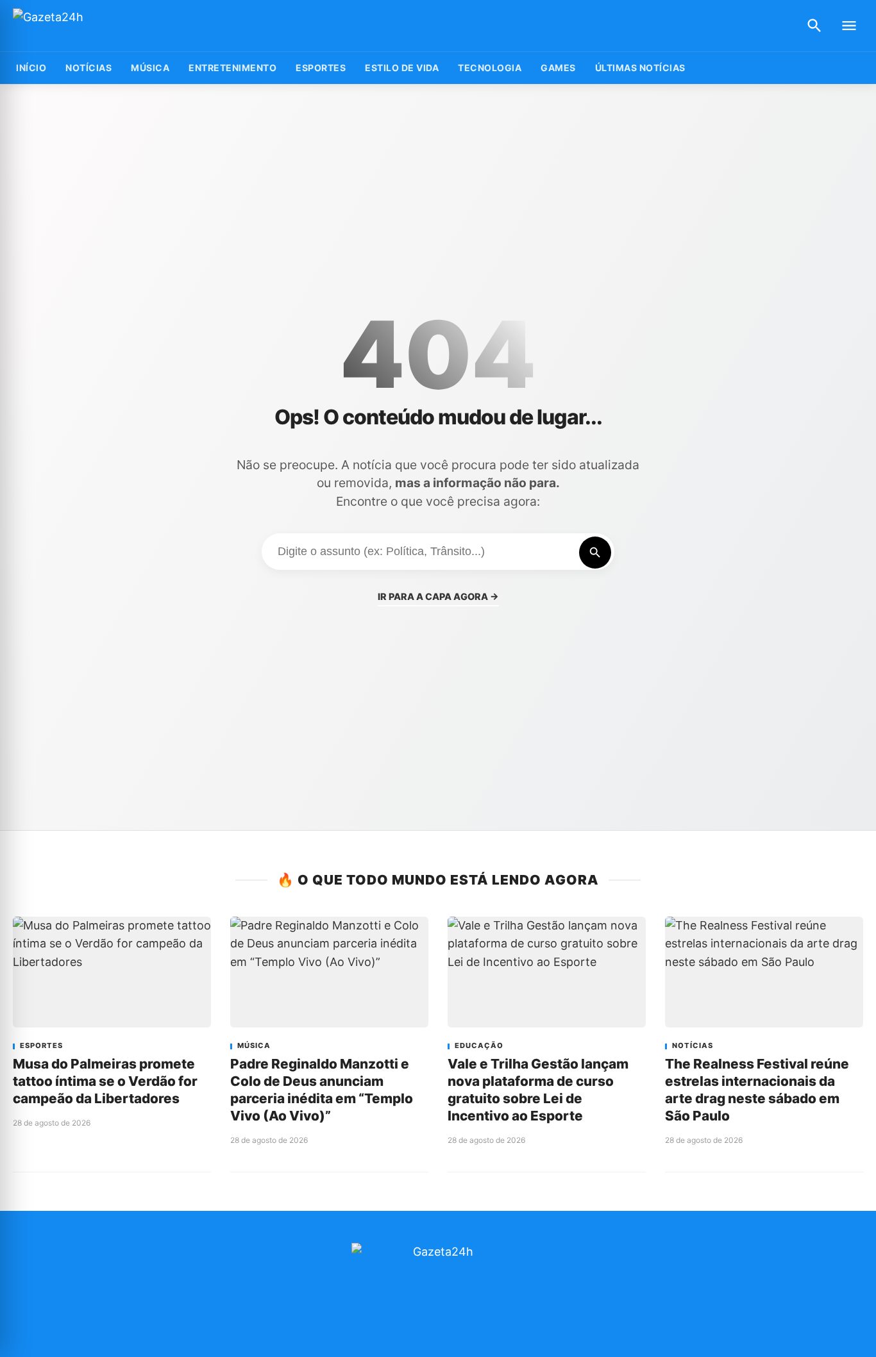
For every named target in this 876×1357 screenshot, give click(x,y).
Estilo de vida (402, 67)
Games (558, 67)
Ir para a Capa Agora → (438, 596)
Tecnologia (489, 67)
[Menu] (849, 26)
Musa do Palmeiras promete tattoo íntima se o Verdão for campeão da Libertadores (105, 1081)
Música (150, 67)
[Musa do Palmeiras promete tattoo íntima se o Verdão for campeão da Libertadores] (112, 972)
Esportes (321, 67)
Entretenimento (232, 67)
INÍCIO (31, 67)
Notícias (88, 67)
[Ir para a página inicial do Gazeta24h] (93, 26)
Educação (479, 1045)
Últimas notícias (640, 67)
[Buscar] (814, 26)
